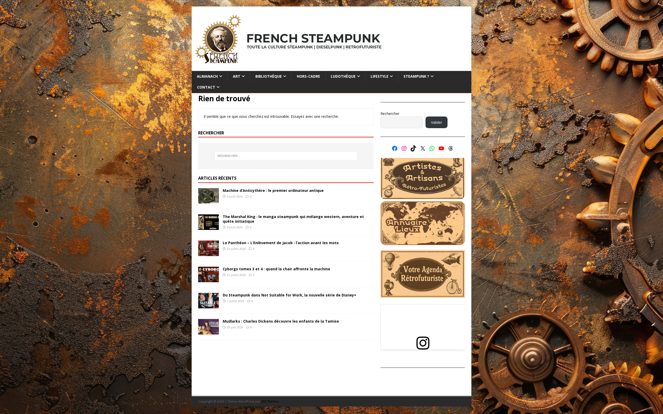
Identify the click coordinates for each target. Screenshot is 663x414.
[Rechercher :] (286, 155)
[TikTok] (413, 148)
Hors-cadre (308, 76)
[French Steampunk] (331, 68)
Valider (436, 122)
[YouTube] (441, 148)
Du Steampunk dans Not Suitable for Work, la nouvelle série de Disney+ (289, 295)
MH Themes (270, 401)
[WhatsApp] (432, 148)
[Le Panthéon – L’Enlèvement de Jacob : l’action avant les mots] (208, 253)
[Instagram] (404, 148)
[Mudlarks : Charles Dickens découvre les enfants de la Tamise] (208, 331)
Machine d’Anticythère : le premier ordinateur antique (273, 190)
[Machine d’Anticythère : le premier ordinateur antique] (208, 200)
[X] (423, 148)
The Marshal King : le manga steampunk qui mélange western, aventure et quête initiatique (293, 219)
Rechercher (389, 113)
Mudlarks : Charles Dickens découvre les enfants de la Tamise (281, 321)
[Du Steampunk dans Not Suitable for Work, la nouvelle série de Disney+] (208, 305)
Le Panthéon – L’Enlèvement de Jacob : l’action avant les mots (281, 242)
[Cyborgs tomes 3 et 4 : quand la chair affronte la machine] (208, 279)
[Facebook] (395, 148)
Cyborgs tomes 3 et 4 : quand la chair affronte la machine (276, 268)
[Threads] (451, 148)
